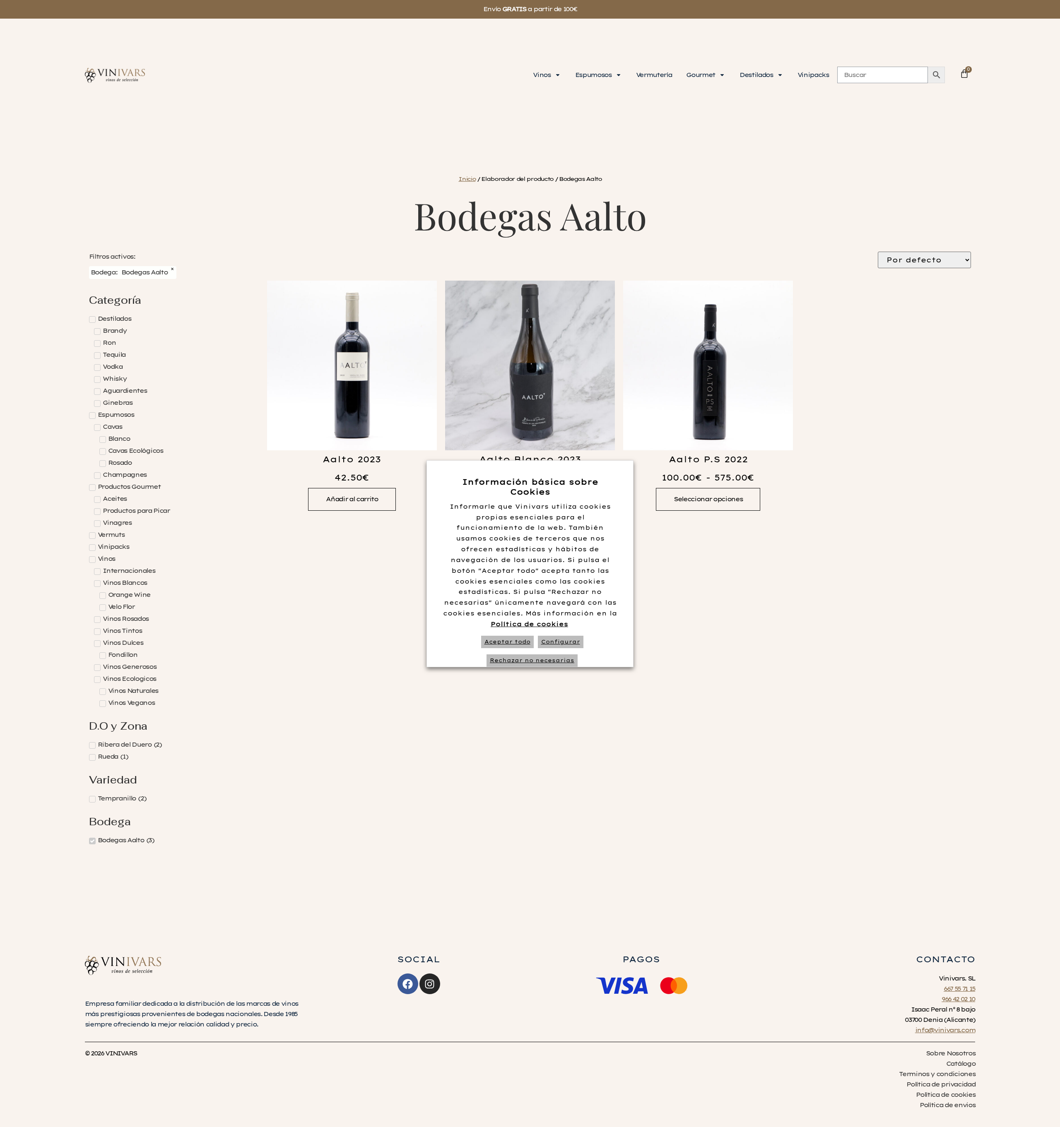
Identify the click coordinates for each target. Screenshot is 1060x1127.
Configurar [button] (560, 642)
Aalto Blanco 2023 (530, 459)
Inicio (466, 178)
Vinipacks (813, 75)
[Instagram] (429, 983)
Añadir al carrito (352, 499)
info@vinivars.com (945, 1030)
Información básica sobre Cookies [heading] (530, 487)
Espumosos (593, 75)
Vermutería (654, 75)
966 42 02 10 (958, 999)
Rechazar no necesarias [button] (532, 660)
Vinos (541, 75)
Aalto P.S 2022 (708, 459)
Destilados (756, 75)
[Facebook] (408, 983)
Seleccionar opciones (708, 499)
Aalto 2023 (352, 459)
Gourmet (700, 75)
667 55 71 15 (959, 988)
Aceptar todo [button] (507, 642)
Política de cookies (529, 624)
